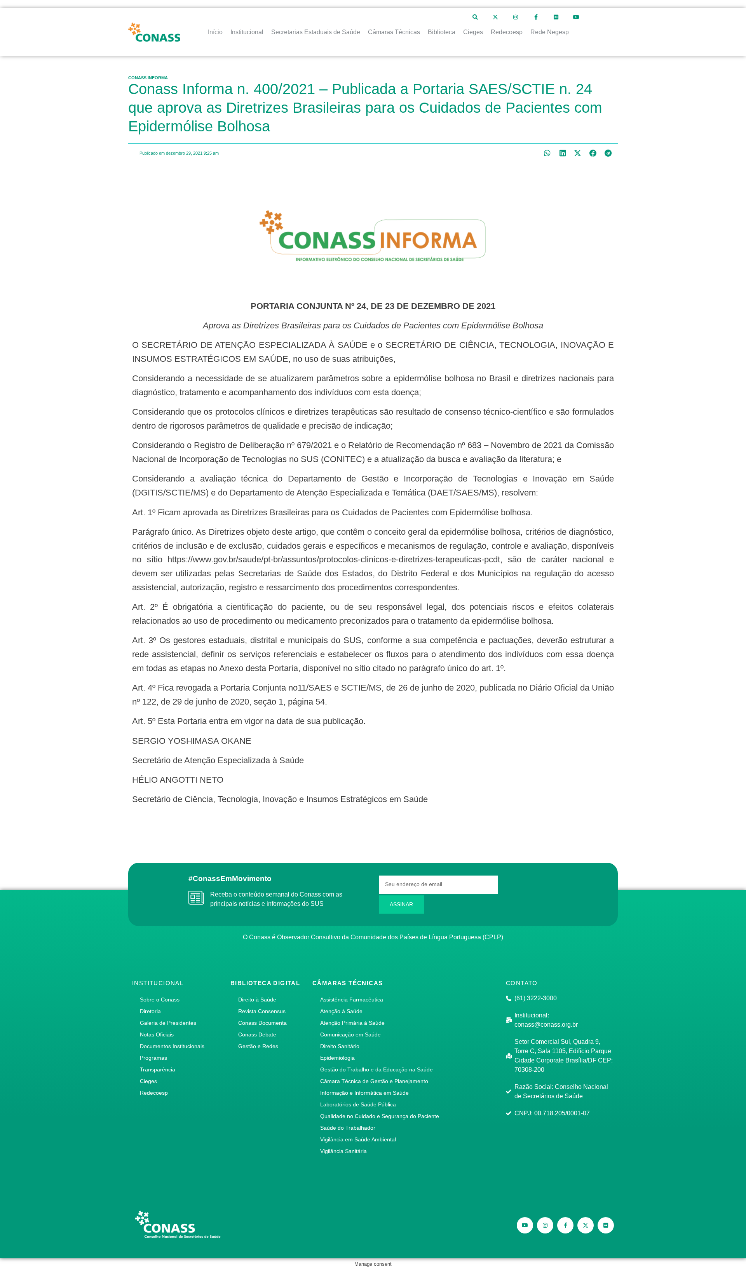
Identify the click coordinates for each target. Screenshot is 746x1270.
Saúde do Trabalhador (347, 1128)
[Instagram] (515, 17)
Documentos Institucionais (172, 1046)
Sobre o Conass (160, 999)
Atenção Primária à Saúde (352, 1023)
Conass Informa (148, 77)
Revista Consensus (262, 1011)
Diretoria (150, 1011)
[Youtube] (576, 17)
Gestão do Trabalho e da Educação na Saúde (376, 1069)
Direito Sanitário (339, 1046)
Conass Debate (257, 1034)
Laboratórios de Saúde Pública (358, 1104)
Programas (153, 1058)
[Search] (475, 17)
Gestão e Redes (258, 1046)
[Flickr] (556, 17)
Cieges (148, 1081)
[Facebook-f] (536, 17)
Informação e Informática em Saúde (364, 1093)
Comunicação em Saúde (350, 1034)
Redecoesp (154, 1093)
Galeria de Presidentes (168, 1023)
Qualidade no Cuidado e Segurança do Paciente (379, 1116)
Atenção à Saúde (341, 1011)
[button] (547, 153)
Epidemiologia (337, 1058)
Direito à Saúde (257, 999)
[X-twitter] (495, 17)
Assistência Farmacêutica (351, 999)
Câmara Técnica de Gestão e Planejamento (374, 1081)
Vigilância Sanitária (343, 1151)
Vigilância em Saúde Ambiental (358, 1139)
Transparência (157, 1069)
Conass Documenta (262, 1023)
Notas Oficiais (157, 1034)
